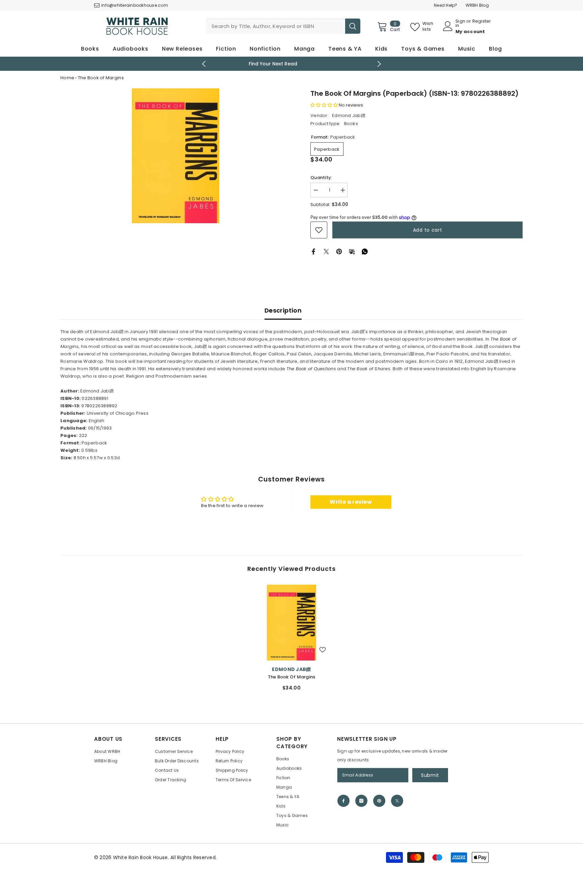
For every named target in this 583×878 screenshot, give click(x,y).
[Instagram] (361, 800)
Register (481, 21)
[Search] (282, 26)
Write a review (351, 502)
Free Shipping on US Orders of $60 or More (292, 63)
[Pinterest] (339, 251)
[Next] (379, 64)
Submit (430, 775)
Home (67, 78)
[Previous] (204, 64)
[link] (318, 230)
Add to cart (427, 230)
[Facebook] (313, 251)
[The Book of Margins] (291, 623)
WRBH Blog (477, 5)
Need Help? (445, 5)
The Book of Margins (291, 677)
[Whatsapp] (365, 251)
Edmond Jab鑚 (348, 115)
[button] (324, 105)
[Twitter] (326, 251)
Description (283, 310)
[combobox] (275, 26)
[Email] (352, 251)
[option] (291, 64)
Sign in (460, 23)
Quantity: (321, 177)
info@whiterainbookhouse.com (134, 5)
